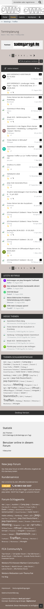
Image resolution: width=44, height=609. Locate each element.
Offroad (35, 387)
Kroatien (29, 381)
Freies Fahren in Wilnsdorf (17, 140)
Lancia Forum (7, 569)
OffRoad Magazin (8, 390)
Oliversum (10, 302)
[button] (39, 2)
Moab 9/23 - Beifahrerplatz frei (18, 117)
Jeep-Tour (33, 375)
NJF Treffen (12, 388)
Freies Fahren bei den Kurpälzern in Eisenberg (20, 98)
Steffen (9, 283)
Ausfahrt (17, 362)
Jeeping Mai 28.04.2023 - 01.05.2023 (20, 230)
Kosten (22, 381)
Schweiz (16, 393)
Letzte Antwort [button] (12, 68)
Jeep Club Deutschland (21, 378)
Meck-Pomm (7, 385)
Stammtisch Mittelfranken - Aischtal (20, 147)
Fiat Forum (6, 566)
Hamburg (6, 375)
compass (25, 364)
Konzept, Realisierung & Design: (19, 601)
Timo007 (10, 308)
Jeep (25, 375)
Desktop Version (22, 412)
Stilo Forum (17, 556)
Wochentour (7, 404)
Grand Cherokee (8, 372)
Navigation (28, 385)
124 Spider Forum (19, 554)
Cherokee (6, 364)
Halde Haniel (20, 372)
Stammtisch (10, 396)
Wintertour (35, 401)
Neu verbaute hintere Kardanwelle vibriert (23, 286)
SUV (21, 396)
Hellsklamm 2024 (13, 174)
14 (31, 55)
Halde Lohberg (33, 372)
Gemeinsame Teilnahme (11, 369)
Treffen (8, 400)
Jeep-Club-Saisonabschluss (17, 183)
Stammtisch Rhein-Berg (16, 109)
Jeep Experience (10, 381)
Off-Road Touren (24, 388)
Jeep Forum (28, 566)
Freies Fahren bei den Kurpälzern (19, 203)
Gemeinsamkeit (27, 369)
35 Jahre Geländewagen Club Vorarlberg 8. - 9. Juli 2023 (22, 193)
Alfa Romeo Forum (21, 569)
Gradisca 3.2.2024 (13, 165)
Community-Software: (16, 598)
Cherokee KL (16, 364)
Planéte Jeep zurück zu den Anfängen (21, 346)
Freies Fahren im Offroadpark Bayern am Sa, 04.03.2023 (24, 249)
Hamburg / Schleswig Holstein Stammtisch (23, 335)
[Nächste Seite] (34, 55)
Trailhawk (28, 396)
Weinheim (27, 401)
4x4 (4, 362)
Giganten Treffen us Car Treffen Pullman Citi (22, 157)
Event (16, 367)
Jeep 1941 (6, 378)
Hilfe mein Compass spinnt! (17, 306)
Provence (27, 390)
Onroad (19, 390)
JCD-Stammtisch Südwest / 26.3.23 (20, 239)
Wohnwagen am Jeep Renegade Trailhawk (23, 280)
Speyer (23, 393)
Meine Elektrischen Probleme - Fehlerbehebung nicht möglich (19, 299)
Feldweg (23, 367)
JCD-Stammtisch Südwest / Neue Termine (22, 212)
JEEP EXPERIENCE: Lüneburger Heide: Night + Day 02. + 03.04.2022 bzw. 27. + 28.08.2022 (21, 85)
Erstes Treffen (7, 367)
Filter (38, 68)
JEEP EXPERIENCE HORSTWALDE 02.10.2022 (19, 75)
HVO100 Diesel (12, 292)
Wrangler (16, 404)
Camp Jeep (26, 362)
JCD (20, 375)
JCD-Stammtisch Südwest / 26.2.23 (20, 260)
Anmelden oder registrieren (24, 2)
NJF (4, 388)
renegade (35, 390)
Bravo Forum (6, 556)
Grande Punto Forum (32, 556)
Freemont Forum (8, 558)
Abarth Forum (17, 566)
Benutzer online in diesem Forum (18, 444)
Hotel (14, 375)
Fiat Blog (5, 577)
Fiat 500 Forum (33, 554)
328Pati (9, 288)
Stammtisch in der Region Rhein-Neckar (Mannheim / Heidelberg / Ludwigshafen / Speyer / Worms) (22, 128)
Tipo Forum (6, 554)
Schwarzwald (7, 393)
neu (35, 385)
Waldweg (19, 401)
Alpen (10, 362)
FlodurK (9, 294)
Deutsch (32, 364)
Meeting (18, 384)
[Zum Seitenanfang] (41, 606)
